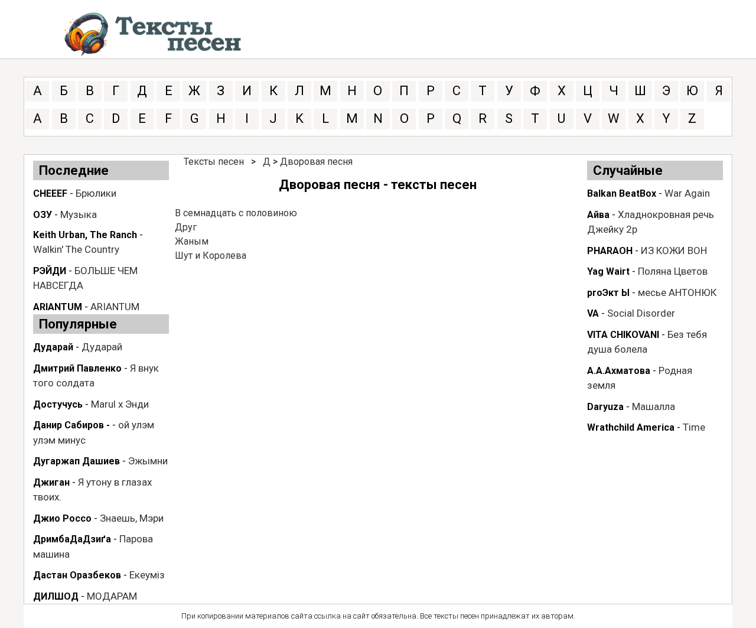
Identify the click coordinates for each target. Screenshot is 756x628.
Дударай (53, 347)
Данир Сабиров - (71, 425)
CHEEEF (50, 193)
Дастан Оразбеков (77, 575)
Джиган (51, 482)
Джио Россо (62, 518)
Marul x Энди (120, 404)
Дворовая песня (316, 161)
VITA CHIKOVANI (623, 334)
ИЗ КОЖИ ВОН (674, 250)
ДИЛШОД (56, 596)
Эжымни (148, 461)
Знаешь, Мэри (132, 518)
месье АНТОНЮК (677, 292)
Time (694, 427)
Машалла (653, 406)
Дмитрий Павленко (77, 368)
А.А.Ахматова (618, 370)
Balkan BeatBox (621, 193)
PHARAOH (610, 250)
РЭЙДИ (49, 270)
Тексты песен (214, 161)
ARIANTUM (57, 307)
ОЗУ (42, 214)
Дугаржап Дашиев (76, 461)
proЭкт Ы (608, 292)
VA (593, 313)
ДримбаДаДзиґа (72, 539)
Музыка (78, 214)
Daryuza (605, 406)
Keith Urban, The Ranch (85, 234)
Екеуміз (147, 575)
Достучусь (58, 404)
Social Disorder (641, 313)
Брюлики (96, 193)
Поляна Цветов (673, 271)
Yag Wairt (608, 271)
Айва (598, 214)
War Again (687, 193)
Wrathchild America (630, 427)
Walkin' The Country (76, 249)
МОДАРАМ (112, 596)
